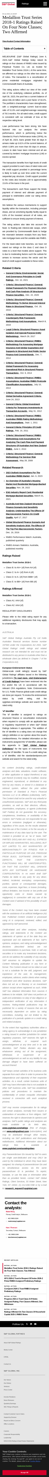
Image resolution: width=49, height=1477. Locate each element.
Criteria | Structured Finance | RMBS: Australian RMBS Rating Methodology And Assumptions (24, 419)
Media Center (8, 1350)
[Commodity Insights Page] (27, 1324)
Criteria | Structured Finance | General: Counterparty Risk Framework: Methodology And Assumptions (24, 318)
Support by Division (10, 1417)
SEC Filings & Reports (11, 1407)
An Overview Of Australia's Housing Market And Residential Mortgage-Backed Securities (26, 484)
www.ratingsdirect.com (18, 1131)
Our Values (7, 1380)
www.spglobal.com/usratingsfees (18, 1148)
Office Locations (9, 1424)
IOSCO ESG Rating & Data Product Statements (19, 1441)
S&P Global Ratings (14, 1334)
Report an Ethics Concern (12, 1420)
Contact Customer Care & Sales (14, 1414)
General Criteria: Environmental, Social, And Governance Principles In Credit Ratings (25, 276)
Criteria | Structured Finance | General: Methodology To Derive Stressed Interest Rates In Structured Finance (25, 303)
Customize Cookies (24, 1466)
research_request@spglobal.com (21, 1188)
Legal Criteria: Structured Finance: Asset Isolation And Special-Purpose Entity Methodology (25, 333)
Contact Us (7, 1364)
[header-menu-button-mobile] (45, 4)
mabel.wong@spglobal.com (16, 1221)
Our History (7, 1383)
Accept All (24, 1472)
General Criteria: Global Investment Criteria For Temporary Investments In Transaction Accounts (24, 407)
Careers (6, 1431)
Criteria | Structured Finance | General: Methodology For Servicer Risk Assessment (24, 457)
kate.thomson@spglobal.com (17, 1237)
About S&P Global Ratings (12, 1343)
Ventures (7, 1386)
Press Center (8, 1390)
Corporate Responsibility (12, 1434)
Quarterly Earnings (10, 1403)
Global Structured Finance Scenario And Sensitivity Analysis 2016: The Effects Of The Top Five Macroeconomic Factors (25, 525)
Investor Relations (9, 1397)
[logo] (8, 3)
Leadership (7, 1438)
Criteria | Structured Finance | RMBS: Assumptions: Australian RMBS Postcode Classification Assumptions (26, 381)
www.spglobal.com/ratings (15, 1128)
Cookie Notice (35, 1461)
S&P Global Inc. (12, 1371)
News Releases (9, 1400)
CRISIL (6, 1357)
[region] (24, 1461)
